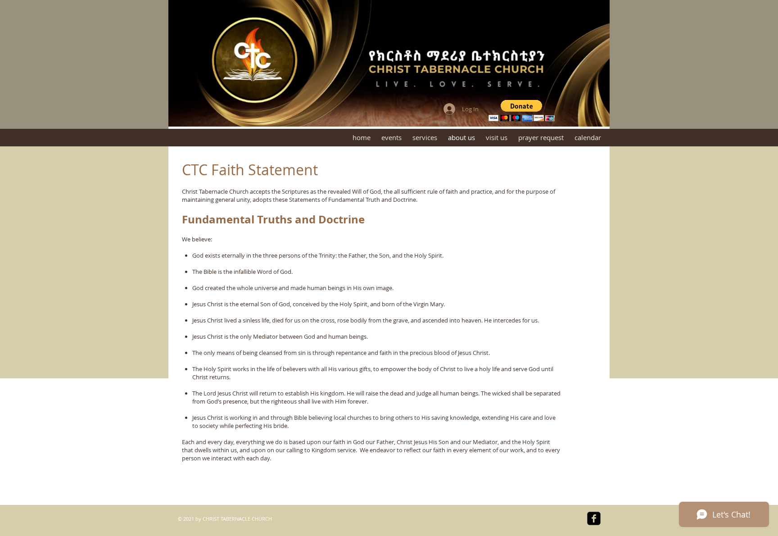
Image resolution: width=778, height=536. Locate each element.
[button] (522, 110)
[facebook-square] (594, 518)
